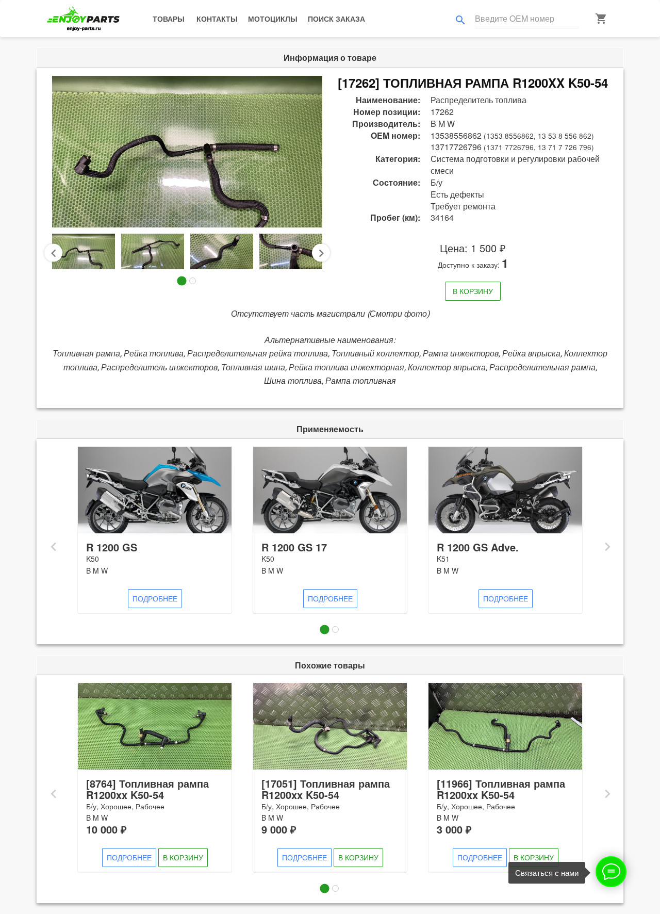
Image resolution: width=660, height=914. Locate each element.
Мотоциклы (273, 18)
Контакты (217, 18)
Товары (169, 18)
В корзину (473, 291)
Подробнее (155, 598)
